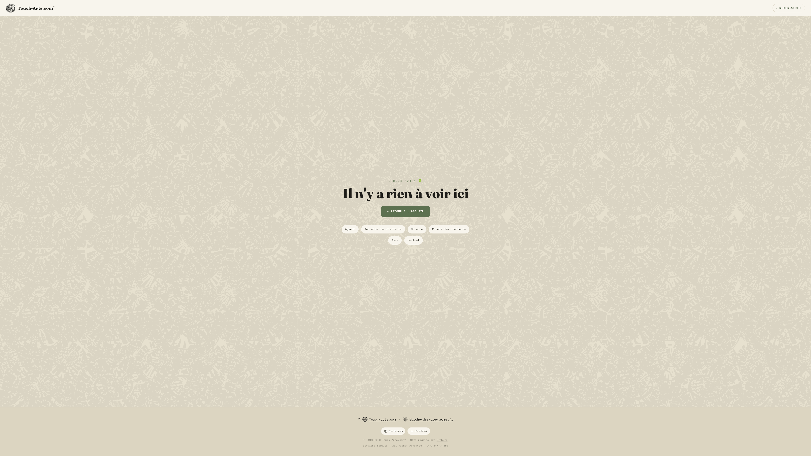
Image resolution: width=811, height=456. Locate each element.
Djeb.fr (442, 440)
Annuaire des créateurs (383, 229)
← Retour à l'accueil (405, 211)
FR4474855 (441, 445)
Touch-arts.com (382, 419)
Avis (395, 240)
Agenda (350, 229)
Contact (413, 240)
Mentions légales (375, 445)
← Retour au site (789, 8)
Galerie (417, 229)
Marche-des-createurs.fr (431, 419)
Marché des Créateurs (449, 229)
